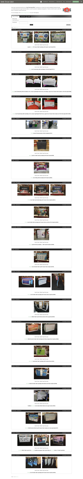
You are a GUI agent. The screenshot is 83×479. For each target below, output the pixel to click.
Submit (31, 24)
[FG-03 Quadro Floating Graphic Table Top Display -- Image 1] (33, 124)
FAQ (64, 1)
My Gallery (45, 1)
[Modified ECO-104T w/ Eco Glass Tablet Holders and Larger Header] (41, 395)
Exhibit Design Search (7, 1)
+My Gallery (64, 29)
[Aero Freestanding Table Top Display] (33, 103)
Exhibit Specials (68, 1)
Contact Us (69, 29)
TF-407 (14, 113)
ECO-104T (33, 405)
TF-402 (28, 472)
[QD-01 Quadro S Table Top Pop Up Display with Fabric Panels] (41, 145)
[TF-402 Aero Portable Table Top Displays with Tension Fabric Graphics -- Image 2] (50, 462)
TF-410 (26, 222)
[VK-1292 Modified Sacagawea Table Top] (41, 440)
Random (28, 16)
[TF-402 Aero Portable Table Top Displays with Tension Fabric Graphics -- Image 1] (33, 462)
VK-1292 (32, 450)
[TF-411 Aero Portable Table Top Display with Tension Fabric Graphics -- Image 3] (58, 281)
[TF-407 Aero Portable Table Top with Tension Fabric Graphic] (41, 256)
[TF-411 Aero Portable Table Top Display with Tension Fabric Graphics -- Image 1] (26, 281)
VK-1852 (30, 316)
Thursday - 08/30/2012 (16, 204)
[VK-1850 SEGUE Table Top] (25, 440)
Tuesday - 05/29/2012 (16, 388)
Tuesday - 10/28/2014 (16, 118)
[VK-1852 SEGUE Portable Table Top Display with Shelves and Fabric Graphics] (41, 373)
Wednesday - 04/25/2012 (16, 410)
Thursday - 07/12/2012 (16, 271)
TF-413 (30, 69)
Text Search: (14, 22)
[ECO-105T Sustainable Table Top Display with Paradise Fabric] (41, 351)
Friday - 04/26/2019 (15, 74)
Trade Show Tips (59, 1)
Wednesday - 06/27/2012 (16, 321)
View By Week (23, 16)
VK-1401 (52, 450)
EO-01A (30, 244)
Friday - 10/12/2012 (15, 160)
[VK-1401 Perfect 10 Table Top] (58, 440)
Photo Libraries (51, 1)
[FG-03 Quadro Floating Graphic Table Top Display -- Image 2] (50, 124)
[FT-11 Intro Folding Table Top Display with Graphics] (41, 167)
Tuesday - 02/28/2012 (16, 455)
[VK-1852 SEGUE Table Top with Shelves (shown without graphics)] (41, 306)
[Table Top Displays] (33, 59)
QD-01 (30, 155)
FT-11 (32, 177)
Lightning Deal (75, 1)
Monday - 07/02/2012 (16, 299)
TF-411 (29, 294)
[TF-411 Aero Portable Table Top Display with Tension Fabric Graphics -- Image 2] (43, 281)
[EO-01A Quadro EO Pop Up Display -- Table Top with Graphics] (41, 234)
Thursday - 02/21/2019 (16, 96)
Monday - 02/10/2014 (16, 138)
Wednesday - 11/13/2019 (16, 29)
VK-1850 (20, 450)
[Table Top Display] (33, 81)
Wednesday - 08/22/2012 (16, 227)
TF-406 (13, 91)
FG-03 (32, 133)
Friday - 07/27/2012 (15, 249)
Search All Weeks (16, 16)
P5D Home (68, 24)
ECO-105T (31, 361)
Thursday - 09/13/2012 (16, 182)
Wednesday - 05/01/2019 (16, 51)
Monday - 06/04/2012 (16, 366)
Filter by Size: (14, 18)
